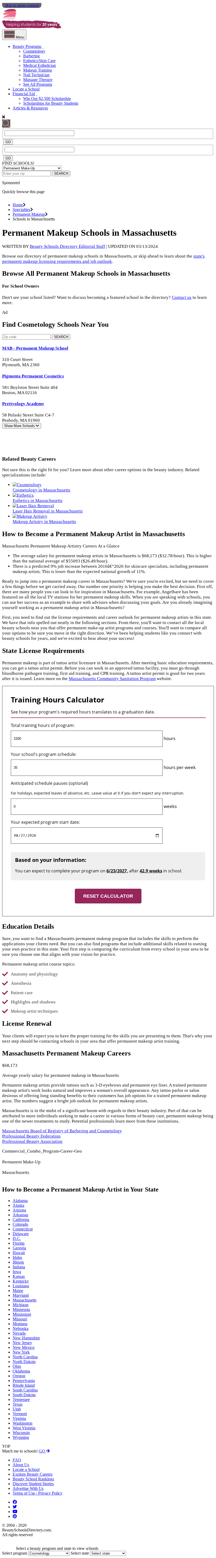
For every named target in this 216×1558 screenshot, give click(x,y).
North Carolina (25, 1357)
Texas (17, 1404)
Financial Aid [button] (24, 94)
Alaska (18, 1205)
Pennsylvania (24, 1380)
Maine (18, 1290)
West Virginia (24, 1428)
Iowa (17, 1271)
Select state (80, 1553)
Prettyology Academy (23, 403)
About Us (21, 1464)
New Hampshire (26, 1338)
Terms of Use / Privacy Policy (37, 1493)
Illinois (18, 1262)
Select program (14, 1553)
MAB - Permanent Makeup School (35, 348)
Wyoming (21, 1437)
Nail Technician (36, 75)
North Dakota (24, 1361)
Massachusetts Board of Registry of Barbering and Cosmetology (62, 1130)
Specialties (21, 209)
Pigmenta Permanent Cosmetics (33, 376)
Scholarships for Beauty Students (50, 103)
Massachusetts (24, 1300)
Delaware (21, 1234)
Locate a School (26, 89)
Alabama (20, 1200)
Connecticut (23, 1229)
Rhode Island (24, 1385)
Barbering (31, 56)
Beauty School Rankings (33, 1479)
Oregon (19, 1376)
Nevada (19, 1333)
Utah (17, 1409)
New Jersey (22, 1342)
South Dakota (24, 1395)
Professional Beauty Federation (31, 1136)
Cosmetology (34, 51)
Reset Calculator (108, 896)
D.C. (17, 1238)
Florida (18, 1243)
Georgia (19, 1248)
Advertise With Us (28, 1488)
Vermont (20, 1413)
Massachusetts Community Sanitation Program (112, 678)
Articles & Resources (30, 108)
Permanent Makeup (29, 214)
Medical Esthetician (39, 65)
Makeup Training (37, 70)
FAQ (17, 1460)
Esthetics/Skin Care (39, 60)
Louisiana (21, 1286)
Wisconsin (21, 1432)
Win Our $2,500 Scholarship (47, 98)
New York (21, 1352)
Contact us (182, 297)
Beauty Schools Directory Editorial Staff (67, 246)
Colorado (20, 1224)
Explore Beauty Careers (32, 1474)
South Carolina (25, 1390)
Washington (22, 1423)
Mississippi (22, 1314)
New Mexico (24, 1347)
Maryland (21, 1295)
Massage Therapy (38, 79)
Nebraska (20, 1328)
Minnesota (21, 1309)
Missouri (20, 1319)
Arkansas (20, 1215)
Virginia (19, 1418)
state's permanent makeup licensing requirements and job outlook (103, 259)
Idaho (17, 1257)
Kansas (19, 1276)
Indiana (19, 1267)
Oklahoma (21, 1371)
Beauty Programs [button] (27, 46)
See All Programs (37, 84)
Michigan (20, 1305)
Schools (20, 426)
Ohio (17, 1366)
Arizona (19, 1210)
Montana (20, 1323)
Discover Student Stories (33, 1483)
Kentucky (21, 1281)
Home (18, 205)
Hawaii (19, 1252)
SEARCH (61, 173)
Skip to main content (22, 5)
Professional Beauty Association (32, 1141)
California (21, 1219)
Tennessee (21, 1399)
